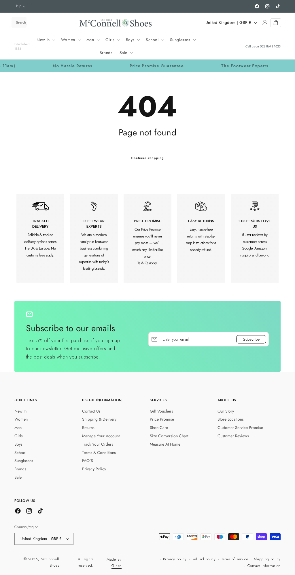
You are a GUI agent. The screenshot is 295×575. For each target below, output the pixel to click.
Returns (88, 427)
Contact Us (91, 411)
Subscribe (251, 339)
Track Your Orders (97, 444)
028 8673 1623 (270, 46)
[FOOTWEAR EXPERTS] (94, 238)
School (20, 452)
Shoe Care (159, 427)
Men (18, 427)
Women (21, 419)
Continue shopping (147, 158)
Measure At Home (165, 444)
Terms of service (235, 559)
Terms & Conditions (99, 452)
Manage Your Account (101, 436)
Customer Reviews (233, 436)
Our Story (226, 411)
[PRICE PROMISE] (147, 238)
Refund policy (204, 559)
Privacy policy (175, 559)
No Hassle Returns (62, 66)
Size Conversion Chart (169, 436)
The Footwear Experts (234, 66)
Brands (20, 469)
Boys (18, 444)
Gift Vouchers (161, 411)
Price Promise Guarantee (146, 66)
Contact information (264, 565)
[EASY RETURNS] (201, 238)
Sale (18, 477)
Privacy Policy (94, 469)
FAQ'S (87, 460)
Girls (18, 436)
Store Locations (231, 419)
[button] (20, 6)
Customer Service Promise (240, 427)
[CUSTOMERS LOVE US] (255, 238)
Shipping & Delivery (99, 419)
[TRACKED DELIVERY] (40, 238)
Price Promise (162, 419)
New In (20, 411)
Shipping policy (267, 559)
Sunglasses (23, 460)
